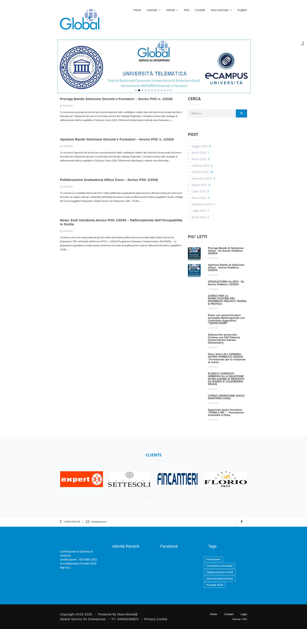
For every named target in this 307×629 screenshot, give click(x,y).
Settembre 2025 (203, 178)
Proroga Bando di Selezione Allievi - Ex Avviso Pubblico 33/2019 (225, 251)
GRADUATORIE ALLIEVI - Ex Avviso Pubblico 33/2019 (226, 283)
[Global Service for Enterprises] (79, 19)
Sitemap (236, 619)
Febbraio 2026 (202, 165)
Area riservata (219, 10)
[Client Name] (81, 479)
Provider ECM (214, 584)
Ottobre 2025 (202, 172)
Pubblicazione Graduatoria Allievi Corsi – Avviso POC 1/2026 (109, 180)
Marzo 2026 (200, 159)
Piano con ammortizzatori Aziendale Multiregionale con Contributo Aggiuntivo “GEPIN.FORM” (226, 319)
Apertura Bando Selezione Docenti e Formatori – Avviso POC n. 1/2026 (117, 139)
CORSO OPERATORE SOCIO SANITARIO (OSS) (226, 397)
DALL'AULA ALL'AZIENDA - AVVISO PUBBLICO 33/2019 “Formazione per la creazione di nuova (226, 358)
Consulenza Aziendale (219, 565)
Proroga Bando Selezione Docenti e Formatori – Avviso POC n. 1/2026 (116, 99)
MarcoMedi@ (127, 614)
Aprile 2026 (200, 152)
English (242, 10)
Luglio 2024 (200, 210)
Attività (170, 10)
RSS (245, 619)
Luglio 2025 (200, 191)
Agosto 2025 (201, 185)
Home (137, 10)
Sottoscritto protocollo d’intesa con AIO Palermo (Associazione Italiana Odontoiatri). (224, 338)
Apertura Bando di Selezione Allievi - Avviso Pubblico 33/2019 (226, 267)
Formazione (213, 559)
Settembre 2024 (203, 204)
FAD (186, 10)
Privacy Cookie (155, 619)
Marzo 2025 (200, 198)
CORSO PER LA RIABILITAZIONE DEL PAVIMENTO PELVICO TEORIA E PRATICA (227, 299)
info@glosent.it (98, 521)
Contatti (200, 10)
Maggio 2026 (201, 146)
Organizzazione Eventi (219, 572)
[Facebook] (241, 522)
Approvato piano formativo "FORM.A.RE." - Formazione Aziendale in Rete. (226, 412)
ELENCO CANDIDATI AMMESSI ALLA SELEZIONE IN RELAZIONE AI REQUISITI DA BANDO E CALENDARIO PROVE (226, 379)
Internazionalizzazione (219, 578)
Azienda (152, 10)
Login (244, 614)
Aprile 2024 (200, 217)
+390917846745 (71, 521)
